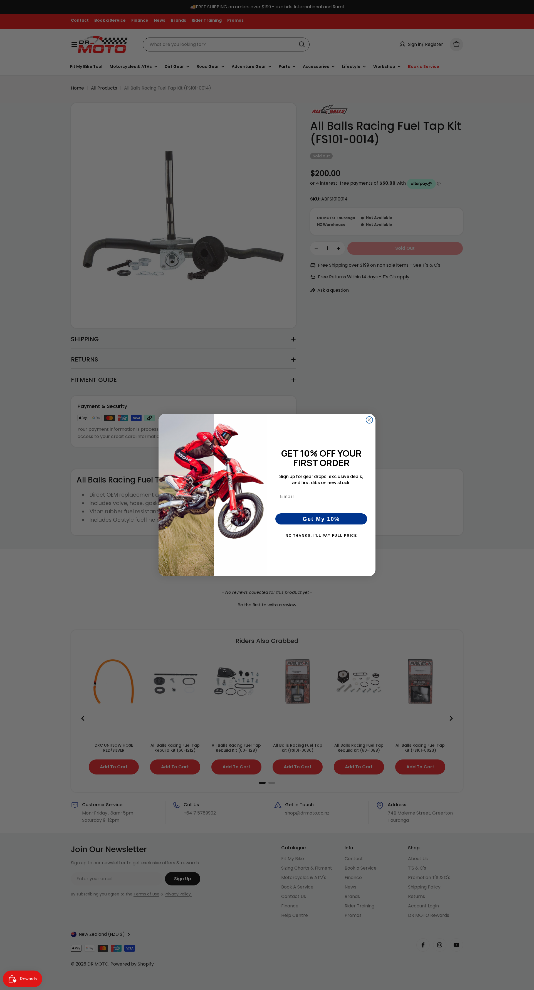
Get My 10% (321, 519)
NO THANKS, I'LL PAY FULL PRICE (321, 536)
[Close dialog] (369, 420)
